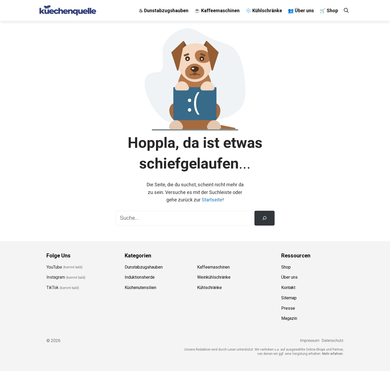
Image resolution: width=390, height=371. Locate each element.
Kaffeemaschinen (213, 267)
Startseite (212, 199)
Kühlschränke (209, 287)
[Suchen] (264, 218)
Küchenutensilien (140, 287)
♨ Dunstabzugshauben (163, 10)
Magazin (289, 318)
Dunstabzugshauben (144, 267)
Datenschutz (333, 340)
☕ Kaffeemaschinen (217, 10)
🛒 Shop (329, 10)
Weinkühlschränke (214, 277)
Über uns (289, 277)
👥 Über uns (301, 10)
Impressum (309, 340)
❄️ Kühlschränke (263, 10)
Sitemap (289, 297)
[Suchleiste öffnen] (346, 10)
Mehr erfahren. (333, 354)
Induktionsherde (140, 277)
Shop (286, 267)
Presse (288, 308)
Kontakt (288, 287)
